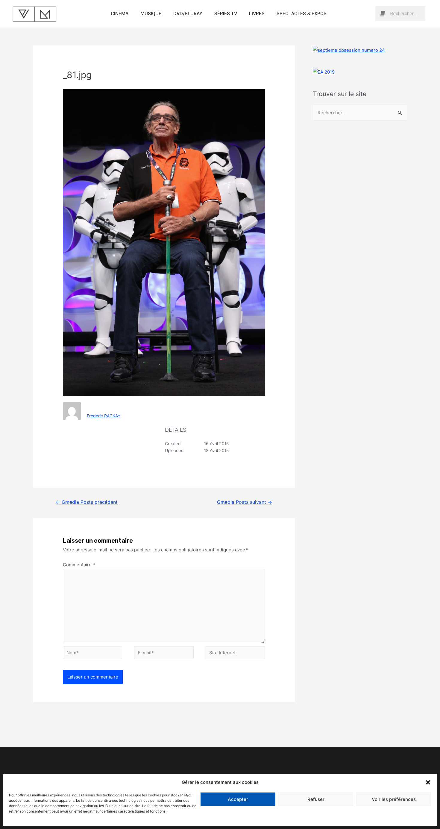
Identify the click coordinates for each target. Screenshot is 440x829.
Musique (150, 13)
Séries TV (225, 13)
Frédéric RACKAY (103, 415)
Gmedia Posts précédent (87, 502)
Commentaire (79, 565)
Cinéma (119, 13)
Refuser (315, 799)
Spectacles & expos (302, 13)
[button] (428, 782)
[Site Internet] (235, 653)
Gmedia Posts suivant (244, 502)
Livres (257, 13)
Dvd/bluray (187, 13)
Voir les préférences (394, 799)
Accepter (238, 799)
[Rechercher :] (360, 112)
